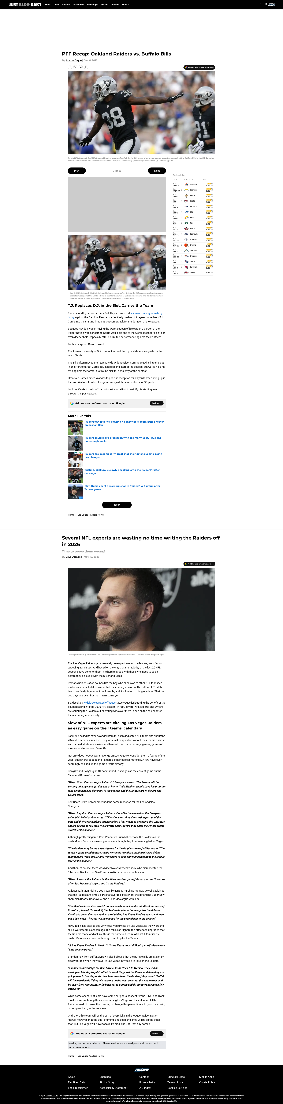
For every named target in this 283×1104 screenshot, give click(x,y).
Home (71, 514)
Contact (144, 1076)
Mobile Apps (206, 1076)
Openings (105, 1076)
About (71, 1076)
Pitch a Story (107, 1082)
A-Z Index (145, 1087)
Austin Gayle (74, 60)
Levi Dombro (74, 556)
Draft (56, 4)
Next (157, 170)
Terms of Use (175, 1082)
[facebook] (260, 4)
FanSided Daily (77, 1082)
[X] (266, 4)
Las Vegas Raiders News (91, 514)
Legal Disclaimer (78, 1087)
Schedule (78, 4)
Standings (92, 4)
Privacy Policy (147, 1082)
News (48, 4)
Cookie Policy (207, 1082)
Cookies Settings (177, 1087)
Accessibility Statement (113, 1087)
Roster (104, 4)
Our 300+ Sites (176, 1076)
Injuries (115, 4)
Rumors (66, 4)
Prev (76, 170)
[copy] (86, 67)
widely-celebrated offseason (100, 702)
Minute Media (52, 1096)
